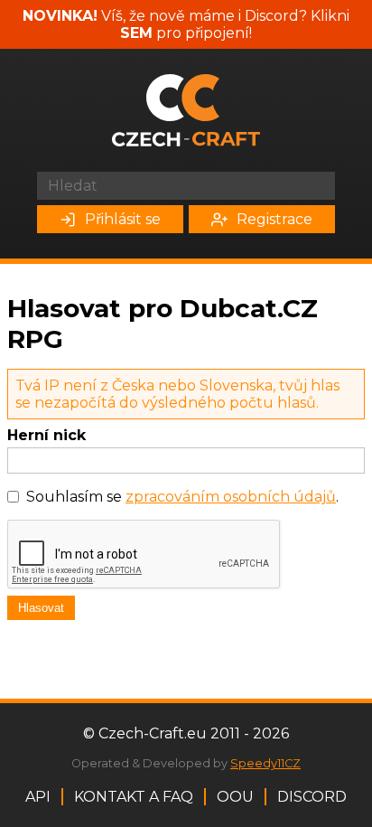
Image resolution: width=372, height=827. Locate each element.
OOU (235, 796)
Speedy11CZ (265, 763)
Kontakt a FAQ (133, 796)
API (38, 796)
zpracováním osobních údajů (231, 496)
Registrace (274, 219)
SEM (136, 33)
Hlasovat (41, 608)
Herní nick (46, 435)
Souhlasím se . (182, 496)
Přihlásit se (123, 219)
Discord (312, 796)
